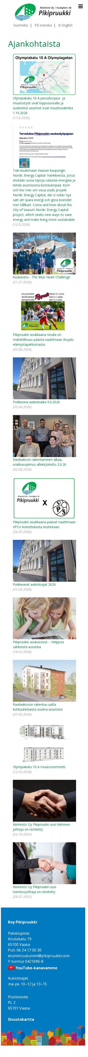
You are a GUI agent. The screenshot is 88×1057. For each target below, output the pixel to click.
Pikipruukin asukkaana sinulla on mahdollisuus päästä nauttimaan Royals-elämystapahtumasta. (43, 339)
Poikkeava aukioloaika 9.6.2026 (36, 402)
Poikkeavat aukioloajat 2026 (34, 584)
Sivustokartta (21, 1019)
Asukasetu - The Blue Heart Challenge (41, 277)
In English (65, 25)
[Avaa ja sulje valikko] (80, 6)
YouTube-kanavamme (36, 967)
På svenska (43, 25)
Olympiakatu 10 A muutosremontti (39, 767)
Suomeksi (20, 25)
